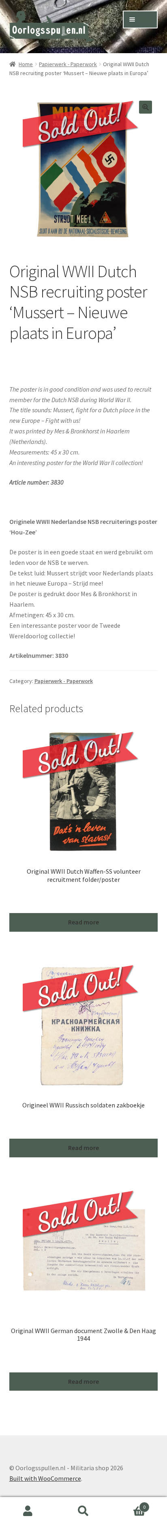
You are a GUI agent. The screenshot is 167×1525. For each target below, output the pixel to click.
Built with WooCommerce (45, 1478)
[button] (145, 107)
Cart (128, 1504)
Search (83, 1511)
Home (26, 64)
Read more (83, 922)
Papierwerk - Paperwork (68, 64)
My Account (28, 1511)
